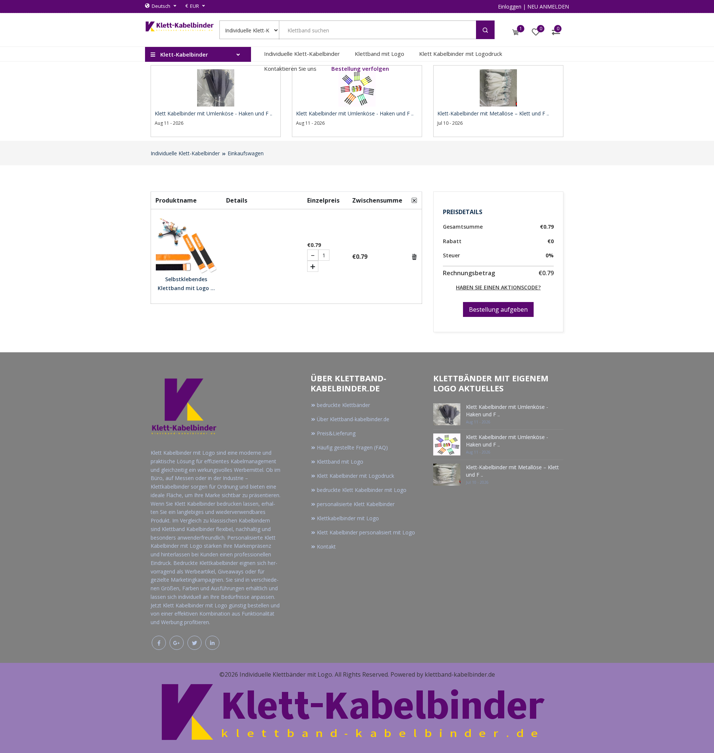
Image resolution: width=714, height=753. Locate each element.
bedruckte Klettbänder (343, 405)
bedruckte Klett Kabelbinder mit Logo (361, 489)
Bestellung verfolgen (360, 68)
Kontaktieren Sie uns (290, 68)
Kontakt (326, 546)
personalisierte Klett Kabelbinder (356, 504)
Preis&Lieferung (336, 433)
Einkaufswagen (246, 153)
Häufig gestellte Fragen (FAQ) (352, 447)
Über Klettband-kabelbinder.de (353, 419)
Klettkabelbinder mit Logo (348, 518)
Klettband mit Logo (379, 53)
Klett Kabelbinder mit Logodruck (460, 53)
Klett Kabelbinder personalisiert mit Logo (366, 532)
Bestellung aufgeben (498, 309)
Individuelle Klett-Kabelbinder (302, 53)
